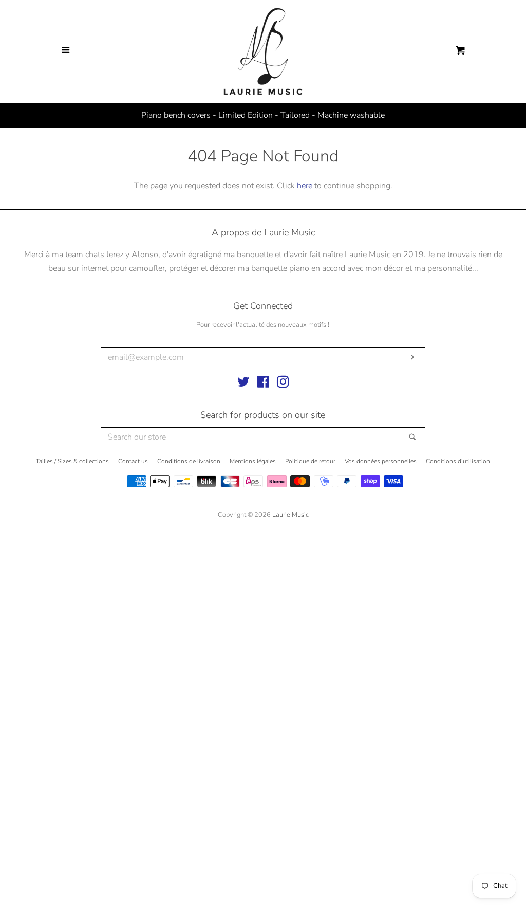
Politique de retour (310, 461)
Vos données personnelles (381, 461)
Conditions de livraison (188, 461)
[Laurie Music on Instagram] (283, 384)
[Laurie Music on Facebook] (263, 384)
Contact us (133, 461)
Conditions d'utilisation (458, 461)
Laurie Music (290, 514)
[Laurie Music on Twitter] (243, 384)
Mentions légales (253, 461)
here (304, 185)
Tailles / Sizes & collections (72, 461)
